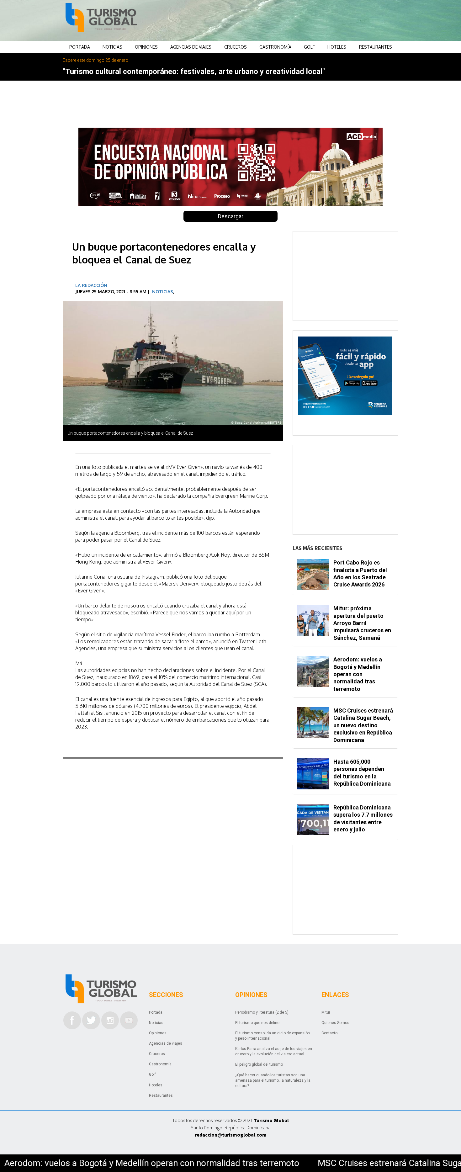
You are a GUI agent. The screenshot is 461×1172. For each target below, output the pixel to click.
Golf (309, 47)
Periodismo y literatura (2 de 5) (262, 1012)
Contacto (329, 1033)
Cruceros (235, 47)
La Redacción (91, 285)
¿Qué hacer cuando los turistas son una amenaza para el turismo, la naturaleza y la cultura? (272, 1080)
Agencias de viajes (190, 47)
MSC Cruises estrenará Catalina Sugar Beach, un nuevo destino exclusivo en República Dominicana (363, 725)
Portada (79, 47)
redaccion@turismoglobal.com (231, 1135)
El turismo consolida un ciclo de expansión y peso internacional (272, 1036)
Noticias (112, 47)
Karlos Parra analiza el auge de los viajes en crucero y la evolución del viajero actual (273, 1051)
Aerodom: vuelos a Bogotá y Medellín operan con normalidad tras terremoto (357, 674)
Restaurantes (375, 47)
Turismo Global (271, 1120)
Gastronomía (275, 47)
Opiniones (146, 47)
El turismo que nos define (257, 1023)
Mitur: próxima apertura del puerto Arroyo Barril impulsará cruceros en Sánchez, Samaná (362, 623)
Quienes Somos (335, 1023)
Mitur (325, 1012)
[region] (281, 20)
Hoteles (336, 47)
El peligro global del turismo (259, 1064)
